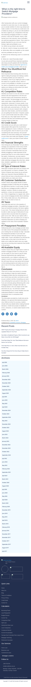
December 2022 (6, 444)
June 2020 (4, 493)
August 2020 (5, 486)
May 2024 (4, 420)
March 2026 (5, 369)
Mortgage (23, 322)
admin (17, 320)
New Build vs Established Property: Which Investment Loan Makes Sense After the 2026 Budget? (15, 336)
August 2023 (5, 431)
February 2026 (6, 372)
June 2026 (4, 365)
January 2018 (5, 530)
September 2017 (6, 544)
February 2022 (6, 468)
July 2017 (4, 551)
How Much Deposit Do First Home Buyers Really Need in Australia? (14, 351)
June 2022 (4, 462)
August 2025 (5, 393)
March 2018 (5, 523)
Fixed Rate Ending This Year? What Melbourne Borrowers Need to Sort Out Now (15, 341)
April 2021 (4, 475)
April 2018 (4, 520)
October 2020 (5, 482)
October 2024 (5, 414)
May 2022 (4, 465)
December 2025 (6, 379)
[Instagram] (12, 674)
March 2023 (5, 438)
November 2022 (6, 448)
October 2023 (5, 427)
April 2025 (4, 407)
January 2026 (5, 376)
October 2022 (5, 451)
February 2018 (6, 527)
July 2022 (4, 458)
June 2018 (4, 513)
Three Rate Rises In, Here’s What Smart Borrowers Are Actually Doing (14, 346)
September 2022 (6, 455)
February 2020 (6, 506)
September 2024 (6, 417)
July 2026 (4, 362)
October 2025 (5, 386)
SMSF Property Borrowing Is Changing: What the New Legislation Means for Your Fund (14, 330)
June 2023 (4, 434)
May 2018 (4, 517)
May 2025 (4, 403)
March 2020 (5, 503)
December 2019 (6, 510)
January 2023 (5, 441)
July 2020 (4, 489)
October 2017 (5, 541)
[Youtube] (8, 674)
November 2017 (6, 537)
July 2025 (4, 396)
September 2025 (6, 390)
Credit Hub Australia (14, 681)
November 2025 (6, 383)
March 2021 (5, 479)
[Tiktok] (15, 674)
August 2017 (5, 547)
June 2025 (4, 400)
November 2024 (6, 410)
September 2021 (6, 472)
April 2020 (4, 499)
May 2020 (4, 496)
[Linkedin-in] (5, 674)
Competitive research (15, 322)
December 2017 (6, 534)
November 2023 (6, 424)
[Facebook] (2, 674)
